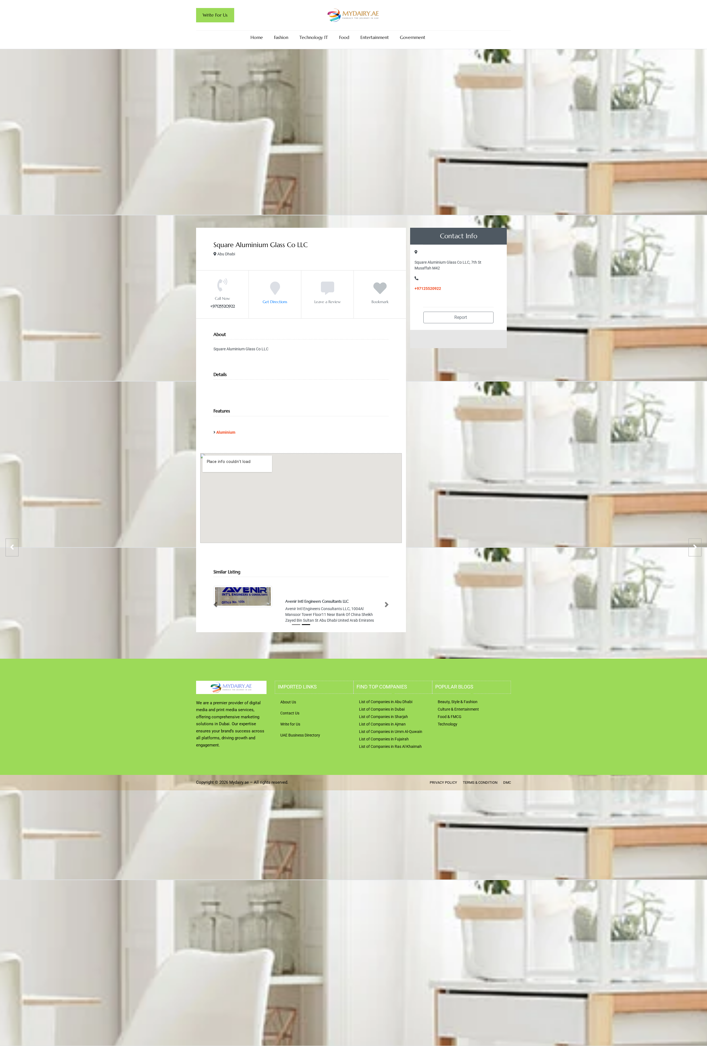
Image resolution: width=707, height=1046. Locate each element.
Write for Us (290, 723)
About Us (288, 701)
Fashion (281, 37)
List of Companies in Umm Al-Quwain (390, 731)
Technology (447, 723)
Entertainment (374, 37)
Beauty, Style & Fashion (458, 701)
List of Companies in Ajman (382, 723)
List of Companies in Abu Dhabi (385, 701)
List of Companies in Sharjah (383, 716)
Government (412, 37)
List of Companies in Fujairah (384, 738)
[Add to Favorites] (380, 292)
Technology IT (313, 37)
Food (344, 37)
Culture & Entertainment (458, 708)
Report (460, 317)
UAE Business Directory (300, 734)
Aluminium (225, 432)
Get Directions (275, 301)
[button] (215, 604)
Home (256, 37)
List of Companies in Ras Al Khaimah (390, 746)
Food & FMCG (449, 716)
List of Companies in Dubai (382, 708)
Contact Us (289, 712)
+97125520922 (428, 288)
